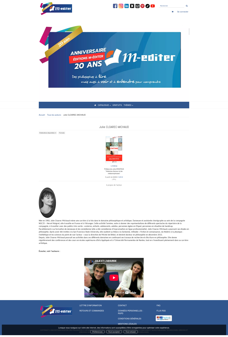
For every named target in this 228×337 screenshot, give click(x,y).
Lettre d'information (90, 305)
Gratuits (117, 105)
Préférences (97, 331)
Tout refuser (131, 331)
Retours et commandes (91, 310)
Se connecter (182, 11)
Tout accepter (114, 331)
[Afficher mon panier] (172, 11)
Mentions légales (127, 324)
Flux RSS (161, 310)
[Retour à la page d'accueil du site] (62, 8)
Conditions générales (129, 318)
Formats (62, 133)
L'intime (114, 165)
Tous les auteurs (54, 114)
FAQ (158, 305)
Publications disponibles (47, 133)
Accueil (42, 114)
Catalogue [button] (103, 105)
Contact (122, 305)
